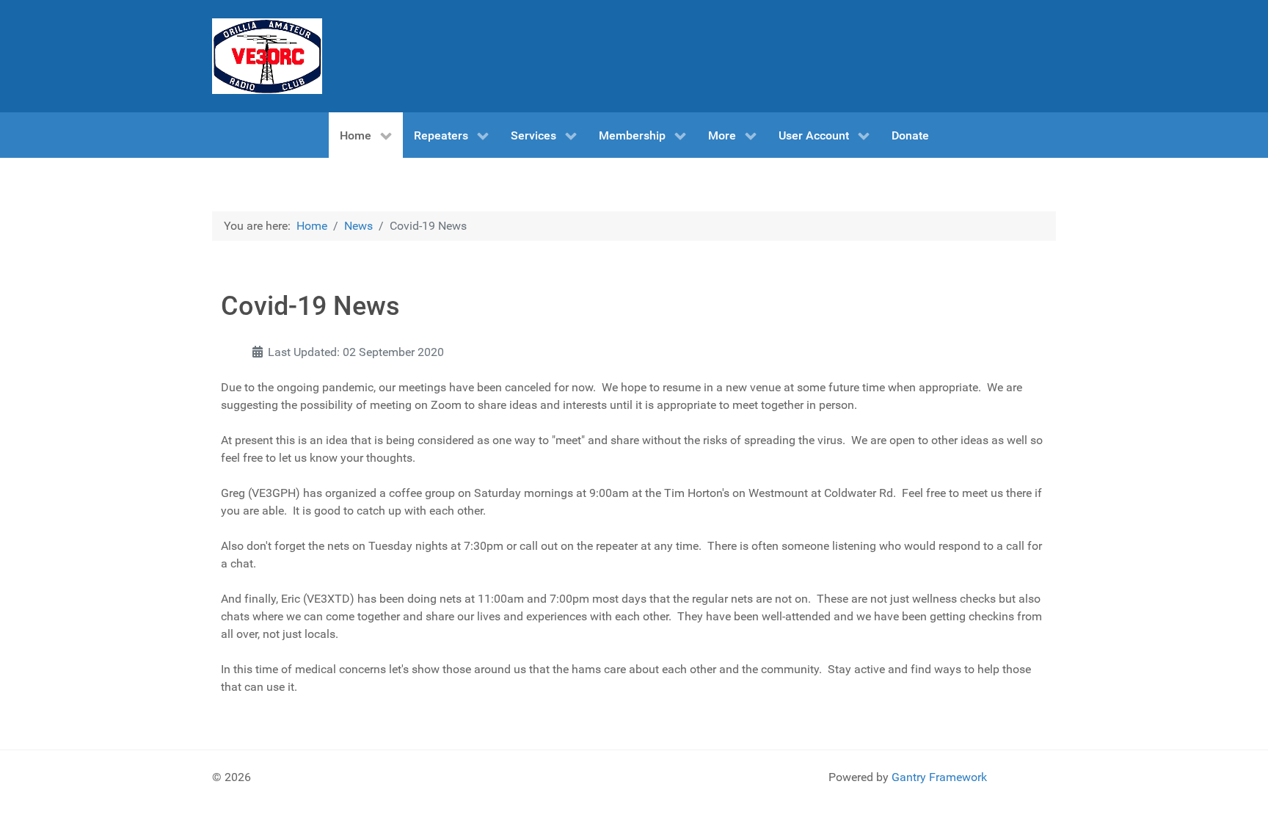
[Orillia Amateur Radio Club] (267, 56)
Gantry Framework (939, 777)
